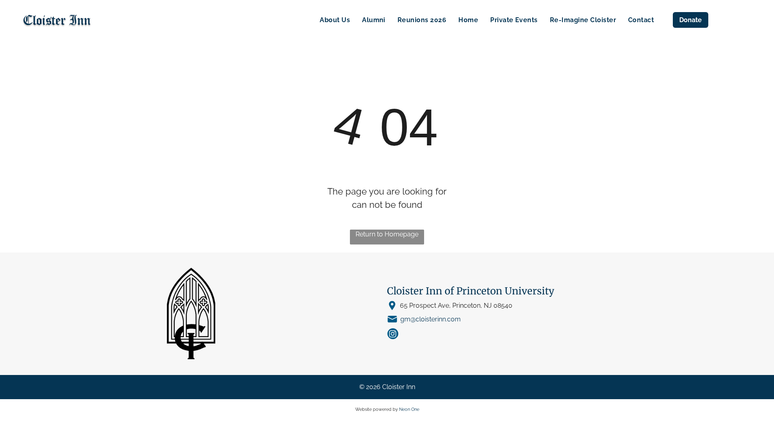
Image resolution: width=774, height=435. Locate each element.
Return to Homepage (387, 234)
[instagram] (392, 334)
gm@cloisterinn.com (430, 319)
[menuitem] (335, 19)
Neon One (409, 409)
